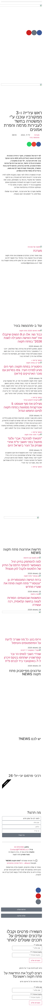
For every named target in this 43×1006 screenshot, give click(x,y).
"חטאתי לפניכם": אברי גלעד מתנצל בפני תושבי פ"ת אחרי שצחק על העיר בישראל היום (24, 442)
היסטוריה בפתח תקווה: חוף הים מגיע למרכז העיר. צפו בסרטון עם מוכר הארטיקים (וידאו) (22, 370)
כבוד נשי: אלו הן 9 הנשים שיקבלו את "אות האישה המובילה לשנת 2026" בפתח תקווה (22, 338)
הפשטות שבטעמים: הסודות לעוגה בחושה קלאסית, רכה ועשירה (24, 601)
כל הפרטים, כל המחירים (26, 800)
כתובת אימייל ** (36, 952)
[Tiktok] (34, 32)
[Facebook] (39, 32)
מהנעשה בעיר (34, 137)
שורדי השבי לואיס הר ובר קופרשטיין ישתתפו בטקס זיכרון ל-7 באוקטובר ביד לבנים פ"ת (22, 657)
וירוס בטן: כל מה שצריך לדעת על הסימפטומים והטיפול (23, 641)
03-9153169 (19, 847)
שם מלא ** (38, 945)
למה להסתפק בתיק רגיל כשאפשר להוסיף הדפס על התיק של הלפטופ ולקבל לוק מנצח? (21, 565)
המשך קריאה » (36, 360)
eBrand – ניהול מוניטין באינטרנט (18, 863)
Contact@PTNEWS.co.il (19, 849)
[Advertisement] (21, 59)
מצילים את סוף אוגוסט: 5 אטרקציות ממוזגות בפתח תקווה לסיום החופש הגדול (23, 407)
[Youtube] (29, 32)
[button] (21, 1)
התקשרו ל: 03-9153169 (26, 763)
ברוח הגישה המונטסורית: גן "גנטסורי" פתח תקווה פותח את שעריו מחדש (22, 583)
